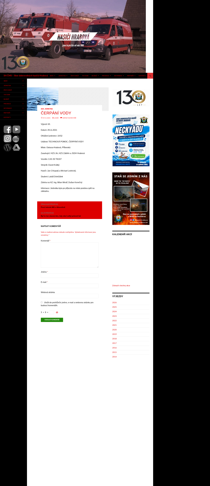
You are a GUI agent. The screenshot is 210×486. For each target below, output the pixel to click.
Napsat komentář (69, 118)
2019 (114, 334)
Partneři (130, 75)
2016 (114, 348)
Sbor (51, 75)
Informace (118, 75)
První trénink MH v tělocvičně (53, 205)
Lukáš (56, 118)
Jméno (44, 272)
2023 (114, 316)
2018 (114, 339)
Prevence (105, 75)
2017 (114, 343)
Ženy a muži (75, 75)
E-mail (44, 282)
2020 (114, 330)
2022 (114, 321)
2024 (114, 312)
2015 (114, 352)
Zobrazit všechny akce (121, 286)
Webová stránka (48, 292)
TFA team (85, 75)
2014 (114, 357)
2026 (114, 303)
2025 (114, 307)
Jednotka (62, 75)
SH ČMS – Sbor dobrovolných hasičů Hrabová (26, 76)
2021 (42, 109)
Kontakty (142, 75)
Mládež (94, 75)
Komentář (45, 241)
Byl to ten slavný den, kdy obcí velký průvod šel (61, 214)
